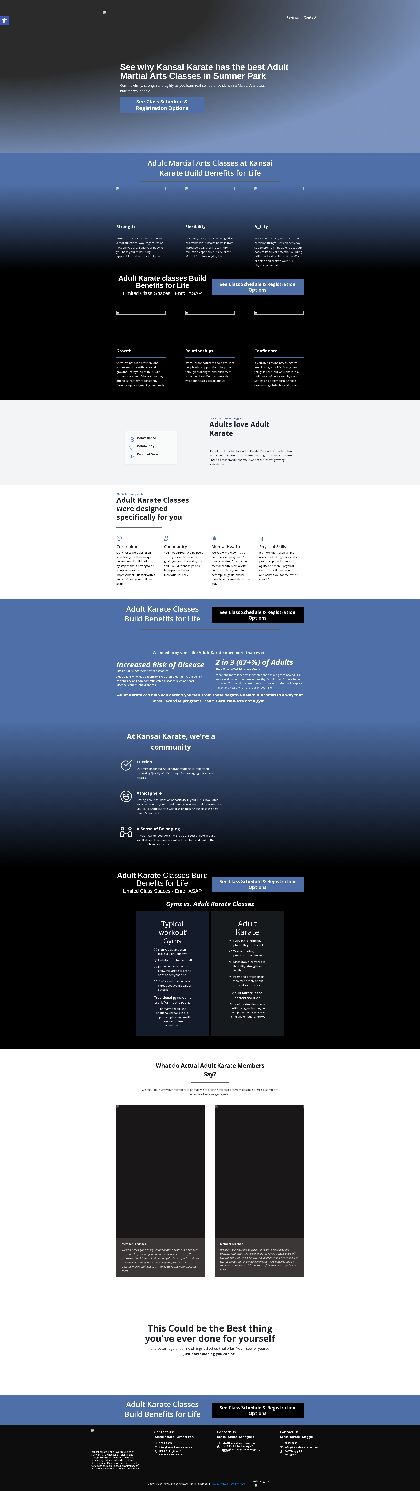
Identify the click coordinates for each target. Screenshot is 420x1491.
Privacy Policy (218, 1483)
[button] (4, 20)
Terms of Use (237, 1483)
